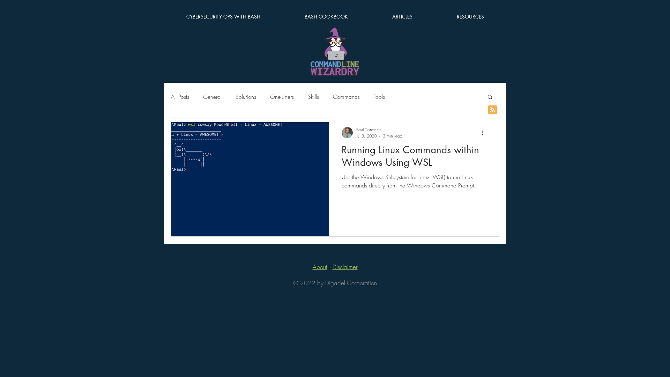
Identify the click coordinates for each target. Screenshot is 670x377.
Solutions (246, 97)
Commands (346, 97)
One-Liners (282, 97)
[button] (490, 97)
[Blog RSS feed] (492, 110)
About (320, 267)
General (212, 97)
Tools (379, 97)
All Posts (180, 97)
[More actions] (485, 132)
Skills (313, 97)
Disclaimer (345, 267)
